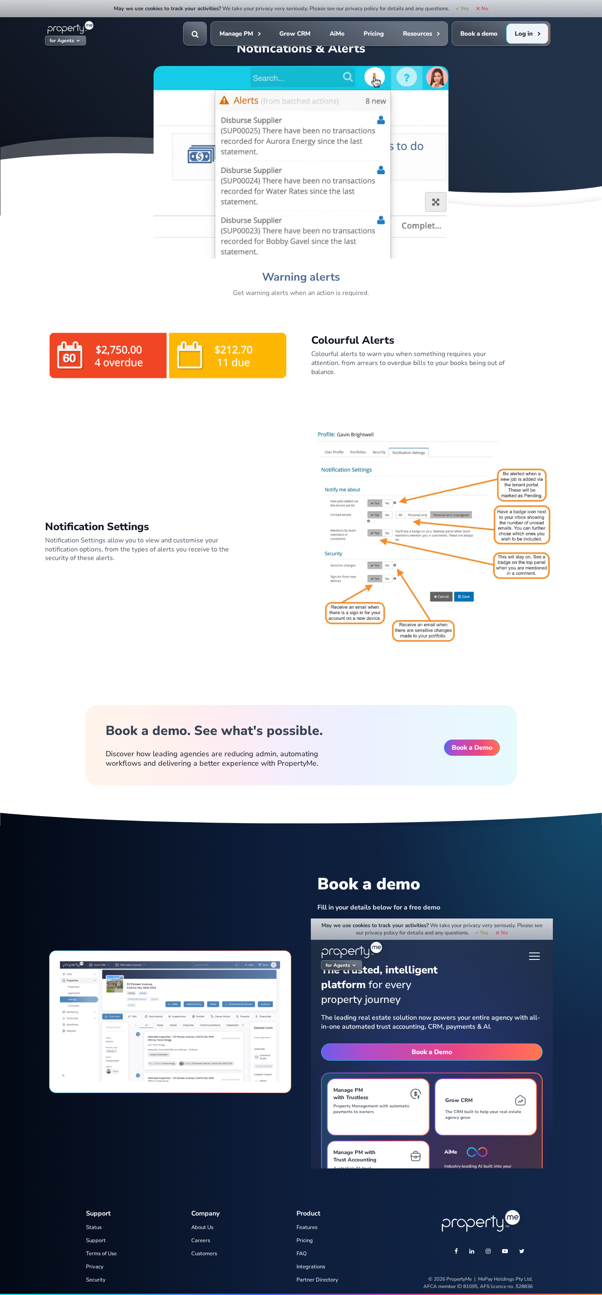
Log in (524, 33)
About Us (202, 1227)
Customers (204, 1253)
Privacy (95, 1266)
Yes (464, 8)
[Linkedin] (471, 1252)
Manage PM (236, 33)
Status (94, 1227)
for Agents (62, 41)
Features (306, 1227)
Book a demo (479, 33)
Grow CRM (294, 33)
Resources (417, 33)
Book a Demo (472, 747)
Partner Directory (317, 1280)
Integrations (310, 1266)
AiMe (337, 33)
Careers (200, 1240)
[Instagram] (488, 1252)
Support (96, 1240)
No (484, 8)
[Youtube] (505, 1252)
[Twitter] (522, 1252)
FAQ (301, 1253)
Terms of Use (101, 1253)
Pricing (374, 33)
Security (96, 1280)
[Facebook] (456, 1252)
